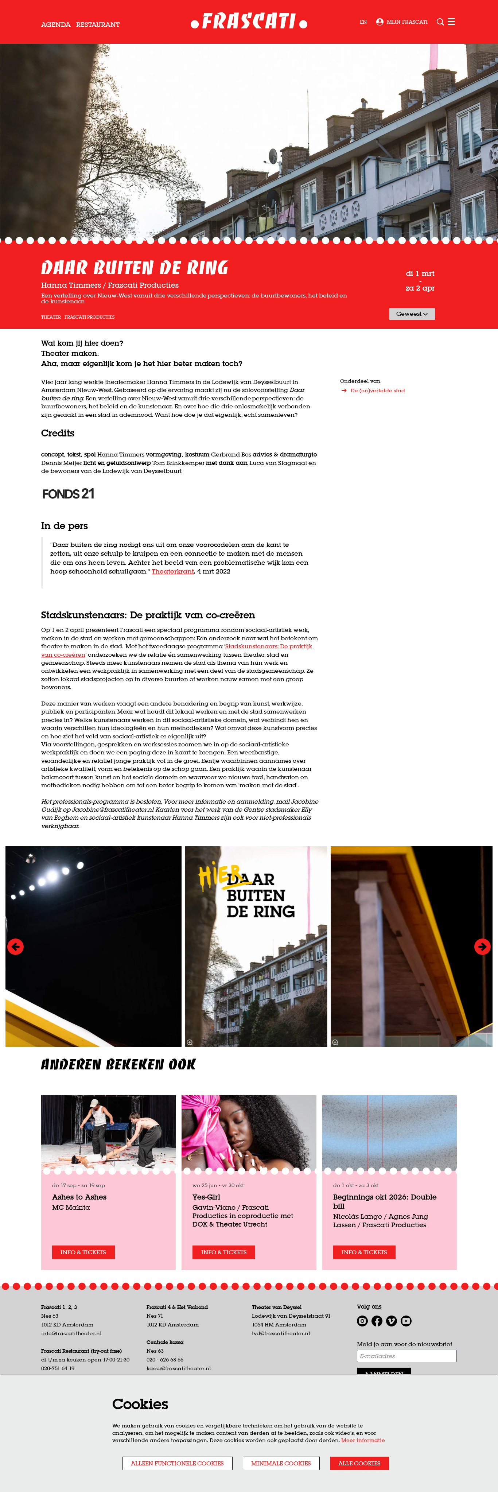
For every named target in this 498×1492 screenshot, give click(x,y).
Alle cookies (359, 1463)
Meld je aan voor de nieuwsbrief (404, 1344)
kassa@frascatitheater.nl (179, 1368)
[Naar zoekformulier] (440, 21)
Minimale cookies (281, 1463)
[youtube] (406, 1321)
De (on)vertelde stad (378, 390)
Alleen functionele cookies (177, 1463)
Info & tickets (83, 1252)
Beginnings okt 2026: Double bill (385, 1201)
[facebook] (376, 1321)
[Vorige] (15, 947)
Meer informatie (363, 1440)
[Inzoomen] (189, 1042)
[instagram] (362, 1321)
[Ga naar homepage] (249, 22)
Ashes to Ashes (79, 1196)
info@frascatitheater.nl (71, 1333)
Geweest (409, 313)
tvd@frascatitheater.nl (281, 1333)
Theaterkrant (173, 571)
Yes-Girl (206, 1196)
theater (51, 317)
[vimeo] (391, 1321)
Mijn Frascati (407, 22)
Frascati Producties (89, 317)
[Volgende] (482, 947)
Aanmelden (384, 1374)
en (363, 21)
